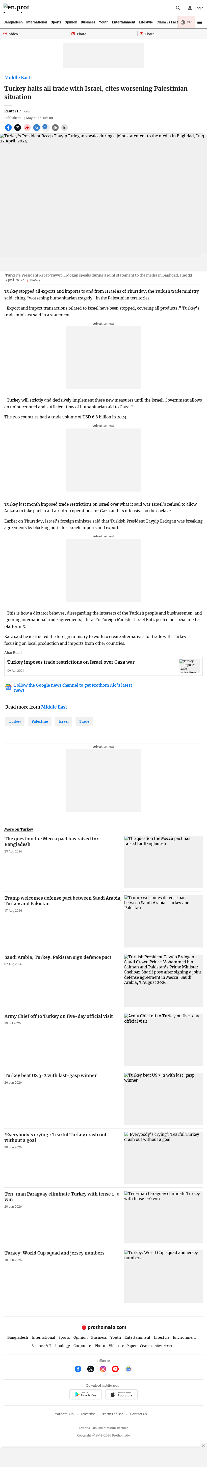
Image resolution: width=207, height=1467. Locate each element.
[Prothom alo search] (178, 8)
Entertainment (123, 22)
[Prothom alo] (17, 8)
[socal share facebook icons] (9, 130)
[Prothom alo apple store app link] (121, 1395)
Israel (64, 721)
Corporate (82, 1345)
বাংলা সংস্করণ (163, 1345)
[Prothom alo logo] (103, 1328)
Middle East (17, 77)
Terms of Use (112, 1414)
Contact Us (138, 1414)
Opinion (71, 22)
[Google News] (128, 1369)
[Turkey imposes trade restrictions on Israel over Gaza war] (189, 666)
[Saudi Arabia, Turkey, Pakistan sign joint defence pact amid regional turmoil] (163, 981)
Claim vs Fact (167, 22)
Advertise (88, 1414)
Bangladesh (13, 22)
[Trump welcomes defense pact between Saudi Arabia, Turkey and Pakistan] (163, 921)
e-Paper (129, 1345)
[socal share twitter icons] (18, 130)
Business (88, 22)
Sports (56, 22)
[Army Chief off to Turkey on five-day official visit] (163, 1040)
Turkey (15, 721)
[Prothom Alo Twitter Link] (93, 1369)
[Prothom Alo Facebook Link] (80, 1369)
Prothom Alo (64, 1414)
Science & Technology (51, 1345)
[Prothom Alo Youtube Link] (117, 1369)
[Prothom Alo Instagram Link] (105, 1369)
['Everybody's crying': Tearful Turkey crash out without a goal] (163, 1158)
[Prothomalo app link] (85, 1395)
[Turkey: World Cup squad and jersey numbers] (163, 1276)
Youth (104, 22)
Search (146, 1345)
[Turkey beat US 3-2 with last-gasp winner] (163, 1099)
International (36, 22)
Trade (84, 721)
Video (114, 1345)
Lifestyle (146, 22)
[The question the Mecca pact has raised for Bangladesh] (163, 862)
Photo (100, 1345)
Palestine (40, 721)
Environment (184, 1337)
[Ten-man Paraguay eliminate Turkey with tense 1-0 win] (163, 1217)
